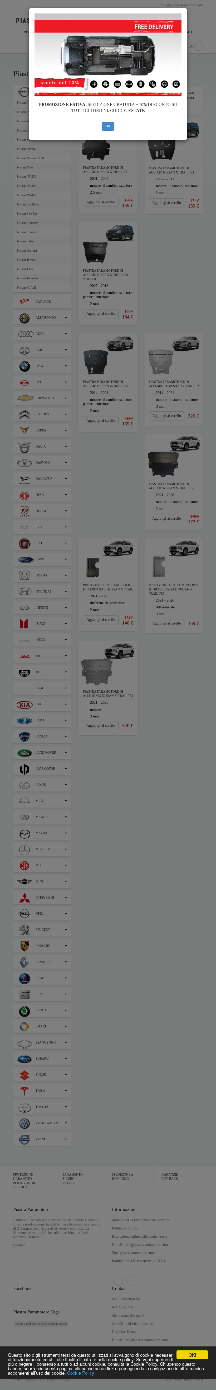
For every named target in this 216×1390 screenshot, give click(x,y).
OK (108, 126)
